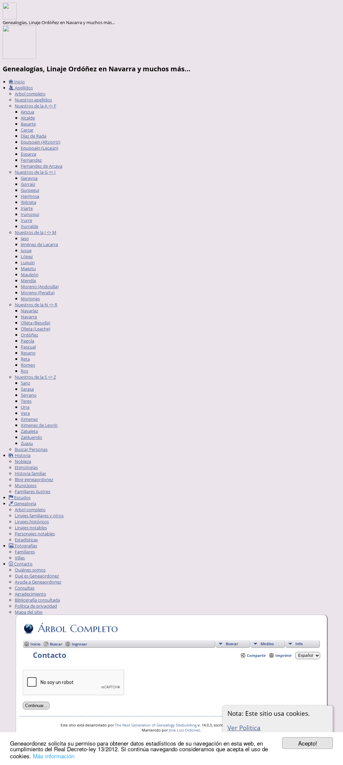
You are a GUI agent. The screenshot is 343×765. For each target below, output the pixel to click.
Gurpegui (30, 190)
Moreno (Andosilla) (40, 287)
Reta (25, 359)
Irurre (26, 220)
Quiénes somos (30, 570)
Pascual (28, 347)
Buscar (232, 643)
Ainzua (27, 112)
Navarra (29, 317)
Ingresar (79, 643)
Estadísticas (26, 540)
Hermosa (30, 196)
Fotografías (25, 546)
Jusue (26, 250)
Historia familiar (30, 473)
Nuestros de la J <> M (35, 232)
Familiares (25, 552)
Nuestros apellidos (33, 100)
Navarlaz (29, 311)
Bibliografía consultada (37, 600)
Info (299, 643)
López (27, 256)
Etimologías (26, 467)
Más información (53, 756)
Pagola (27, 341)
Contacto (22, 564)
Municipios (26, 485)
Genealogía (24, 504)
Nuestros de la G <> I (35, 172)
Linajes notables (31, 528)
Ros (24, 371)
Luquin (28, 262)
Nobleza (23, 461)
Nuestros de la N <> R (36, 305)
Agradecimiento (30, 594)
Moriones (30, 299)
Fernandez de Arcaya (41, 166)
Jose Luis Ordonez (184, 730)
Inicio (19, 82)
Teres (26, 401)
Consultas (25, 588)
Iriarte (27, 208)
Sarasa (27, 389)
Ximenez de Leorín (39, 425)
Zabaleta (29, 431)
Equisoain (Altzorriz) (40, 142)
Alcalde (28, 118)
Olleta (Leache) (35, 329)
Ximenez (29, 419)
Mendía (28, 281)
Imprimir (283, 655)
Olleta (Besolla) (35, 323)
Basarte (28, 124)
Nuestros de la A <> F (35, 106)
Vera (25, 413)
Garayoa (29, 178)
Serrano (29, 395)
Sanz (25, 383)
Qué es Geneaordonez (37, 576)
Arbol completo (30, 94)
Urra (25, 407)
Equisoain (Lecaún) (39, 148)
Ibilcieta (28, 202)
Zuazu (27, 443)
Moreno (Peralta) (38, 293)
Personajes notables (35, 534)
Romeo (28, 365)
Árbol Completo (78, 628)
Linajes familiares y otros (39, 516)
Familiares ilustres (32, 491)
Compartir (256, 655)
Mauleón (30, 275)
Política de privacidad (36, 606)
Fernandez (31, 160)
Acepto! (307, 743)
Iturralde (29, 226)
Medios (267, 643)
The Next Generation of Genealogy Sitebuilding (156, 725)
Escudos (21, 497)
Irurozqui (30, 214)
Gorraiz (28, 184)
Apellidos (23, 88)
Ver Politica (244, 727)
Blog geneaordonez (34, 479)
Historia (22, 455)
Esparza (28, 154)
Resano (28, 353)
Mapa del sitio (29, 612)
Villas (20, 558)
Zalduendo (31, 437)
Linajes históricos (32, 522)
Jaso (25, 238)
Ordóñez (29, 335)
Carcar (27, 130)
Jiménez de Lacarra (39, 244)
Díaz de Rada (33, 136)
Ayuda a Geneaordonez (38, 582)
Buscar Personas (31, 449)
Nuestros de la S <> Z (35, 377)
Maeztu (28, 268)
